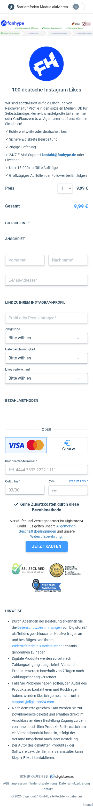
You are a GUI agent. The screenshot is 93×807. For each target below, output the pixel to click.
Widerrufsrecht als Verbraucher (37, 646)
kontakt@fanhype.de (59, 155)
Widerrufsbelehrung (46, 536)
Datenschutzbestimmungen (39, 627)
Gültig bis (12, 481)
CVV (52, 481)
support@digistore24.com (33, 702)
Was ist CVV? (78, 481)
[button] (78, 338)
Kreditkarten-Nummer (20, 461)
